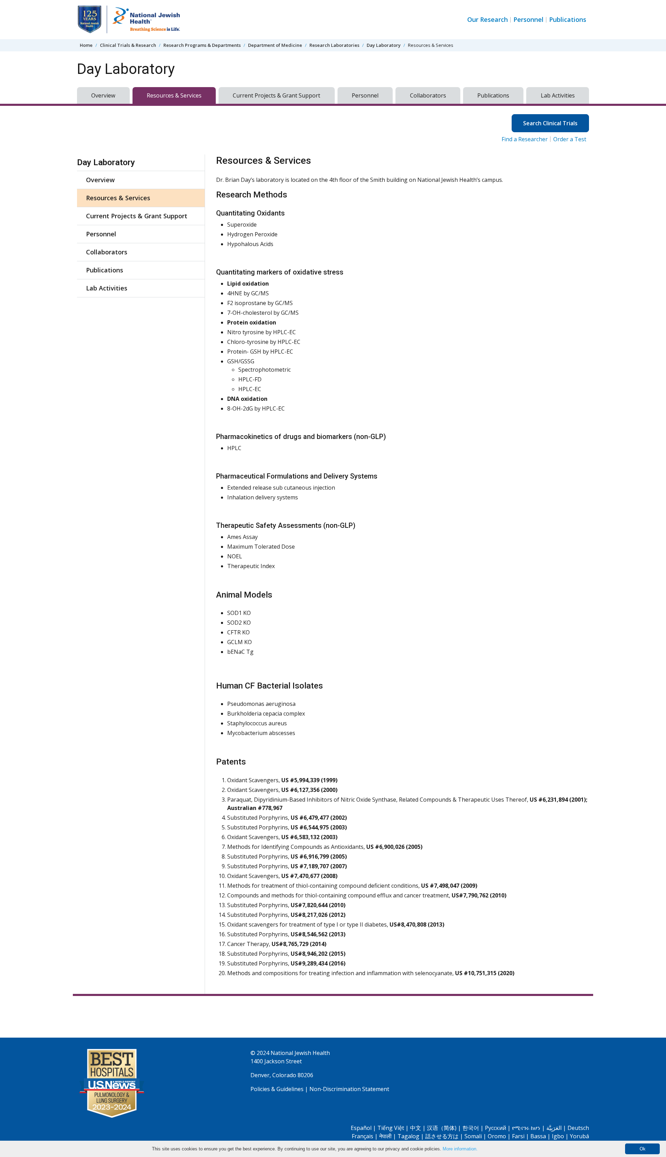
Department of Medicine (275, 45)
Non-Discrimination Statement (349, 1089)
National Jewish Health (300, 1053)
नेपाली (385, 1136)
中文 (415, 1128)
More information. (460, 1148)
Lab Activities (558, 95)
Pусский (495, 1128)
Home (86, 45)
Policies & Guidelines (277, 1089)
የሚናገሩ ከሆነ (526, 1128)
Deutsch (578, 1128)
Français (362, 1136)
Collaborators (428, 95)
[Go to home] (129, 20)
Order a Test (569, 139)
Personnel (528, 19)
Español (361, 1128)
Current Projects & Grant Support (276, 95)
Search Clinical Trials (550, 123)
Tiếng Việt (390, 1128)
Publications (567, 19)
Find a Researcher (525, 139)
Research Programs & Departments (202, 45)
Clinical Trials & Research (128, 45)
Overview (103, 95)
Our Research (487, 19)
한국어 (470, 1128)
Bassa (538, 1136)
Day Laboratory (384, 45)
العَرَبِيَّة (554, 1128)
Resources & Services (174, 95)
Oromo (497, 1136)
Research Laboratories (334, 45)
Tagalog (408, 1136)
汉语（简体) (441, 1128)
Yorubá (579, 1136)
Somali (473, 1136)
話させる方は (442, 1136)
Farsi (518, 1136)
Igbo (558, 1136)
